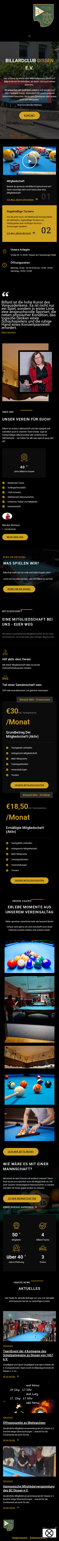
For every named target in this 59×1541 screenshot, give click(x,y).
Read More (9, 1377)
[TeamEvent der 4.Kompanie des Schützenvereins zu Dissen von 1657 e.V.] (29, 1326)
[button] (29, 36)
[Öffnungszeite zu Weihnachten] (29, 1398)
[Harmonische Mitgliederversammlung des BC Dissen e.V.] (29, 1461)
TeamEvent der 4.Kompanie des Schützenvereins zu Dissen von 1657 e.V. (28, 1355)
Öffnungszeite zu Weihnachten (24, 1423)
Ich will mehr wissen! (19, 233)
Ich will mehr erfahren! (20, 200)
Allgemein (8, 1346)
